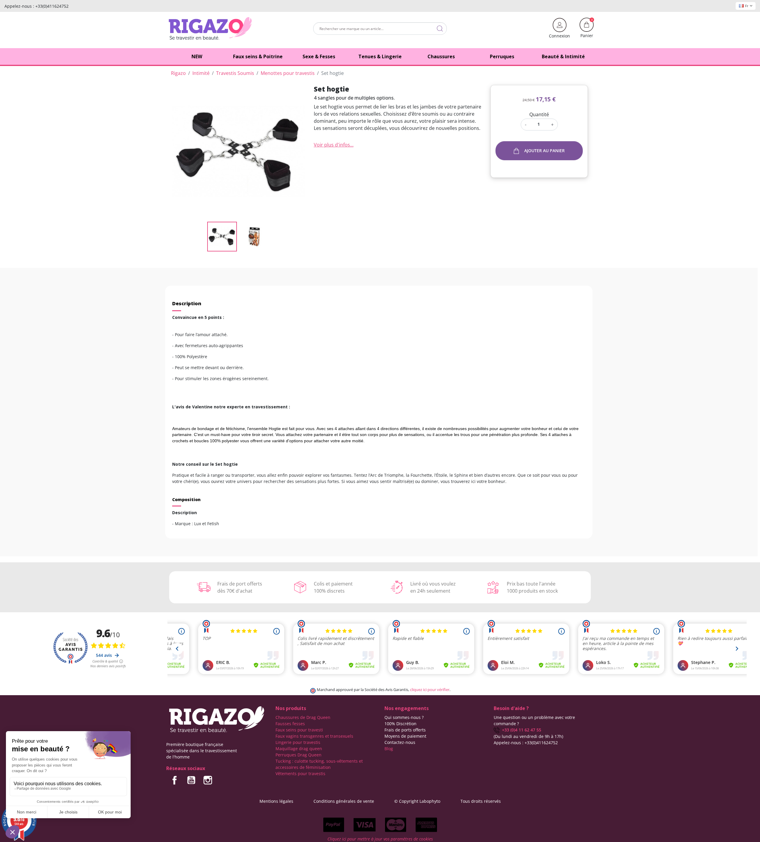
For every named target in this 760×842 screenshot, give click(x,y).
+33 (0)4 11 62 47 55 (520, 730)
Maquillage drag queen (299, 748)
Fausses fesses (290, 723)
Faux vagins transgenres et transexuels (314, 736)
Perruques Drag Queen (299, 755)
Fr (746, 6)
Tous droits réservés (480, 801)
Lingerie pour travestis (298, 742)
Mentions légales (276, 801)
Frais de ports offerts (405, 730)
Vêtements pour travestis (300, 773)
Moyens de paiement (405, 736)
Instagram (208, 780)
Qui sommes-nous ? (404, 717)
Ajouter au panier (544, 150)
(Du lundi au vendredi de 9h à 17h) (528, 736)
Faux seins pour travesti (299, 730)
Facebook (174, 780)
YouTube (191, 780)
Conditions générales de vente (344, 801)
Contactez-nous (399, 742)
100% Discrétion (400, 723)
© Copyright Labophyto (417, 801)
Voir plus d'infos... (334, 144)
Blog (388, 748)
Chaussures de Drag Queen (303, 717)
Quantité (539, 114)
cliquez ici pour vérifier (429, 689)
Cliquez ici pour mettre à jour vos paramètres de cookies (380, 839)
